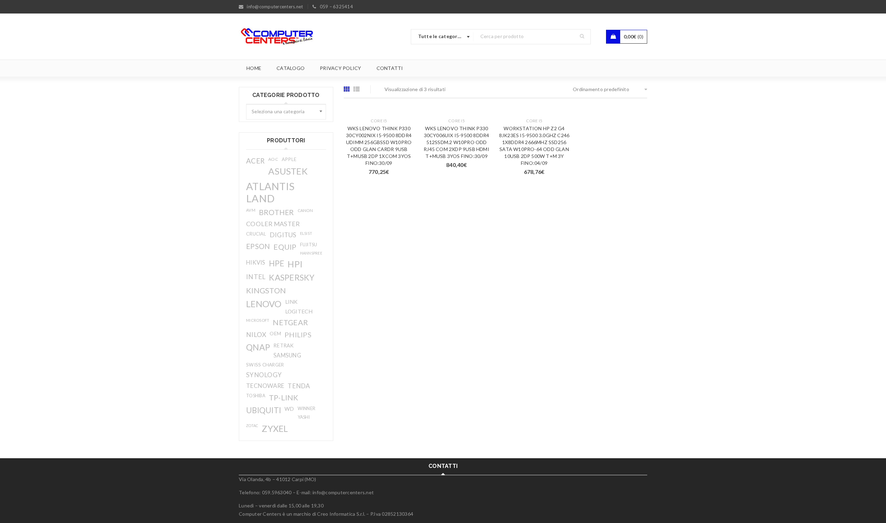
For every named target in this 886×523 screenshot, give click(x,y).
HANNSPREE (311, 253)
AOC (273, 159)
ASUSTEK (288, 171)
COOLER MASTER (273, 224)
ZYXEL (275, 428)
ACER (255, 161)
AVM (250, 210)
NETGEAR (290, 322)
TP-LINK (284, 397)
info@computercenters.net (343, 492)
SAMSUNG (287, 355)
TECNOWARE (265, 385)
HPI (295, 264)
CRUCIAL (256, 234)
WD (289, 409)
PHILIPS (297, 334)
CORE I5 (379, 120)
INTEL (255, 277)
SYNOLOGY (264, 375)
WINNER (307, 408)
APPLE (289, 159)
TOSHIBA (255, 395)
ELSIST (306, 233)
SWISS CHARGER (265, 364)
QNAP (258, 347)
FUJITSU (308, 244)
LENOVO (264, 304)
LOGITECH (299, 311)
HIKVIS (255, 262)
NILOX (256, 334)
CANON (305, 210)
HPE (276, 263)
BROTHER (276, 212)
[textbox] (286, 112)
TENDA (299, 386)
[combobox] (442, 36)
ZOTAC (252, 425)
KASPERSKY (291, 277)
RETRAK (283, 345)
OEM (275, 333)
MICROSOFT (257, 320)
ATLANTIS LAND (270, 192)
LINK (291, 302)
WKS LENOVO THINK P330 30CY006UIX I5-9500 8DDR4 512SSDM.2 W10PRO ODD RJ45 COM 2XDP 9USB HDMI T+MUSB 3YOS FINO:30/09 (456, 142)
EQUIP (284, 246)
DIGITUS (283, 235)
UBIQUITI (263, 410)
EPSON (258, 246)
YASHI (304, 417)
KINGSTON (266, 290)
